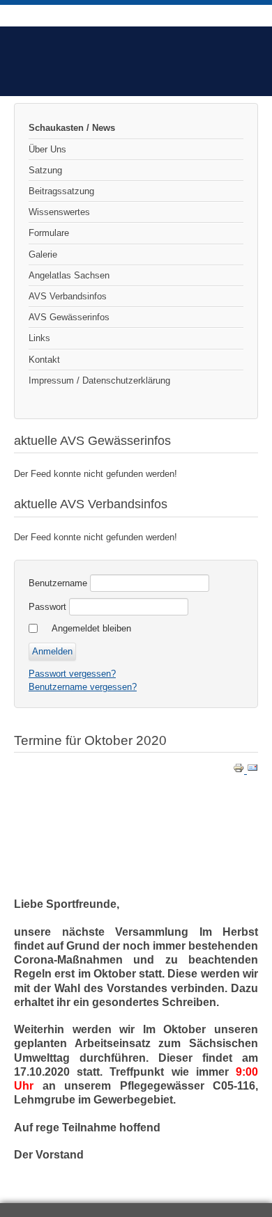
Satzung (45, 170)
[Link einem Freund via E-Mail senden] (252, 770)
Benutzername (58, 583)
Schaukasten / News (72, 128)
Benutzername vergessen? (83, 687)
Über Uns (47, 149)
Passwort (47, 607)
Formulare (49, 233)
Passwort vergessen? (72, 673)
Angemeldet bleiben (91, 628)
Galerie (43, 254)
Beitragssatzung (61, 191)
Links (39, 338)
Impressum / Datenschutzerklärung (99, 380)
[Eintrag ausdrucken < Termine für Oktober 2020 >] (240, 770)
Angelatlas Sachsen (69, 275)
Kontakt (44, 359)
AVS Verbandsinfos (68, 296)
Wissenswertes (59, 212)
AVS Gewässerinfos (69, 317)
